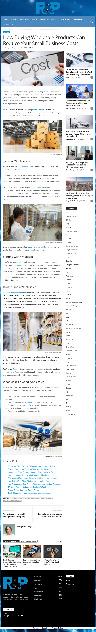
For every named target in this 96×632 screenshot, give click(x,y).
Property (69, 358)
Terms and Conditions (41, 628)
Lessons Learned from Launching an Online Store (31, 562)
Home (6, 19)
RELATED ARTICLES (11, 541)
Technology (78, 19)
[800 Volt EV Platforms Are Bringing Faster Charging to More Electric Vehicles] (79, 122)
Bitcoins (68, 220)
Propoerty (69, 362)
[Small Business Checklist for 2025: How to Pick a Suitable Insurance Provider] (12, 551)
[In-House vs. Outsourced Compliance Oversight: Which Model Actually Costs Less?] (79, 60)
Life (67, 321)
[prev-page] (57, 541)
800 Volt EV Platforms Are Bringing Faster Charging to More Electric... (78, 133)
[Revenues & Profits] (48, 8)
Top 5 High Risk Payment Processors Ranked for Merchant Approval (77, 164)
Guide (68, 283)
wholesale (7, 501)
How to (68, 295)
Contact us (8, 24)
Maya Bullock (70, 139)
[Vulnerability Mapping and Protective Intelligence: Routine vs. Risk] (79, 91)
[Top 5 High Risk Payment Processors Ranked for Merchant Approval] (79, 153)
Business (14, 19)
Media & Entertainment (74, 328)
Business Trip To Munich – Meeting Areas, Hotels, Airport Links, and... (79, 195)
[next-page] (60, 541)
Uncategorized (71, 414)
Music (68, 336)
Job (67, 313)
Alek (67, 77)
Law (67, 317)
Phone (68, 354)
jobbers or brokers (35, 247)
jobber (18, 498)
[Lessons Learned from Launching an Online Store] (32, 551)
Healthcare (24, 19)
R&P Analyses (71, 366)
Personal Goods (71, 351)
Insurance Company (73, 306)
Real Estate (44, 19)
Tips (67, 399)
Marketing (69, 324)
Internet (34, 19)
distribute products (35, 187)
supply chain (21, 265)
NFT (67, 343)
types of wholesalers (26, 166)
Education (69, 261)
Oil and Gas (70, 347)
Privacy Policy (57, 628)
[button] (91, 22)
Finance (69, 272)
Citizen (68, 242)
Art (67, 212)
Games (68, 280)
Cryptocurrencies (72, 250)
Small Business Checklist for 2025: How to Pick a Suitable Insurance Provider (12, 563)
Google (15, 369)
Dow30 (68, 257)
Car (67, 235)
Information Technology (74, 302)
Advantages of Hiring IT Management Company (14, 515)
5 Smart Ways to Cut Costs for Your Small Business (51, 562)
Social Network (65, 19)
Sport (68, 384)
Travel (68, 410)
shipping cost (26, 498)
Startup (68, 388)
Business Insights (72, 231)
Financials (69, 276)
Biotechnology (71, 216)
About (68, 580)
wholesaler (17, 501)
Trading (68, 407)
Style (67, 392)
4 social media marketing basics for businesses (50, 515)
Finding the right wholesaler (14, 292)
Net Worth (69, 339)
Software (69, 380)
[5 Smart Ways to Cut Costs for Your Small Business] (53, 551)
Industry (68, 298)
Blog (67, 224)
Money (53, 19)
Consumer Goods (72, 246)
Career (68, 239)
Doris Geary (70, 170)
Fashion (69, 268)
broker (11, 498)
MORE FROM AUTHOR (28, 541)
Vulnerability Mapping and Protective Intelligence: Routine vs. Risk (78, 103)
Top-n (68, 403)
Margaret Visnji (10, 48)
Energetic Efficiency (72, 265)
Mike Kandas (70, 108)
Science (69, 373)
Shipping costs (33, 402)
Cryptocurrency (71, 253)
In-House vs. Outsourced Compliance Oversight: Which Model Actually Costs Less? (79, 72)
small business (37, 498)
